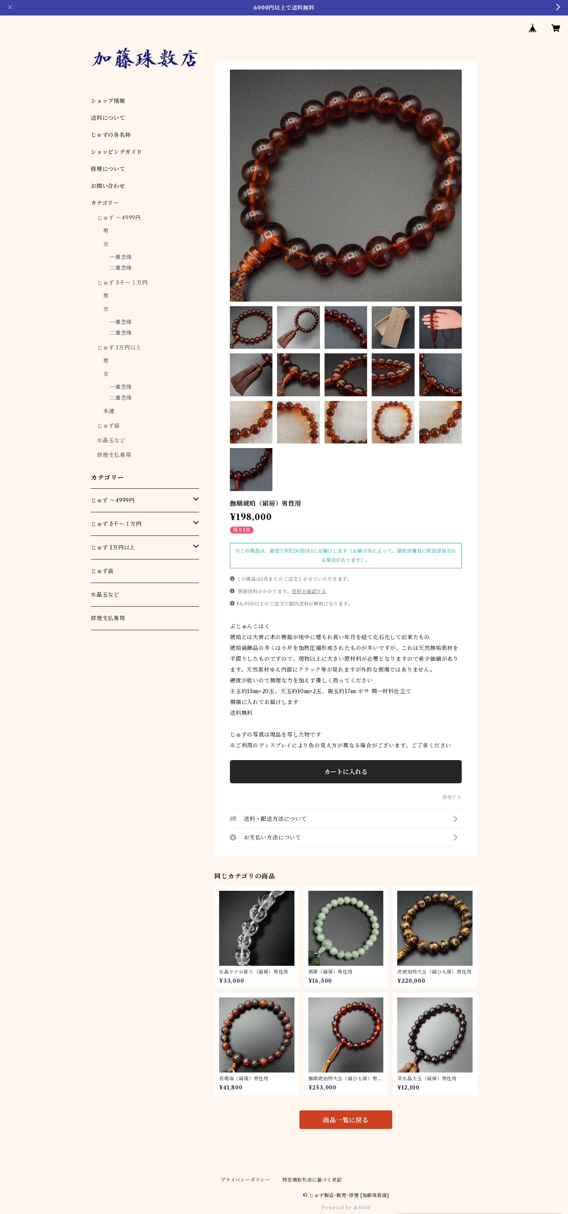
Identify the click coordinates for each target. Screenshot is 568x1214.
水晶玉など (111, 440)
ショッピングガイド (116, 151)
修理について (108, 168)
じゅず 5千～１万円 (122, 282)
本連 (109, 411)
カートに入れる (345, 772)
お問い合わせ (108, 185)
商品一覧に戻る (346, 1120)
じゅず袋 (108, 425)
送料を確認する (309, 591)
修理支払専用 (114, 455)
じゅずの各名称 (111, 134)
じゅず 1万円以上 (119, 347)
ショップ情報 (108, 100)
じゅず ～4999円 (119, 217)
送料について (108, 117)
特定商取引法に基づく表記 (312, 1180)
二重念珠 (120, 267)
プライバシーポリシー (245, 1180)
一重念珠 (120, 257)
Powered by (337, 1208)
